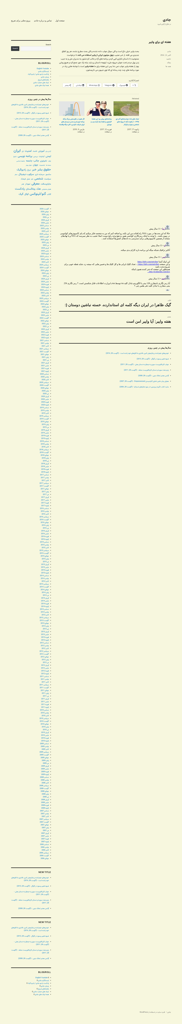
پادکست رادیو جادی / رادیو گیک (38, 74)
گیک (21, 194)
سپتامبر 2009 (44, 752)
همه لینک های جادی (42, 85)
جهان (35, 165)
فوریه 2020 (45, 402)
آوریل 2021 (45, 363)
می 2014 (46, 595)
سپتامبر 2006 (44, 853)
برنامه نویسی (25, 156)
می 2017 (46, 494)
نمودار (27, 184)
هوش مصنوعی (46, 189)
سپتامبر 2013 (44, 617)
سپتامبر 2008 (44, 785)
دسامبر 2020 (44, 374)
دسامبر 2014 (44, 575)
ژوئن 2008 (45, 794)
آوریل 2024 (45, 279)
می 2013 (46, 629)
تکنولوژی (43, 161)
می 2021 (46, 360)
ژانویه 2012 (45, 673)
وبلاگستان (30, 189)
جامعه (29, 161)
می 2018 (46, 461)
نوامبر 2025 (45, 228)
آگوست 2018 (44, 452)
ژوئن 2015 (45, 559)
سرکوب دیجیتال (26, 174)
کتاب (49, 194)
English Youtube (43, 68)
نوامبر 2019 (45, 410)
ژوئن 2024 (45, 273)
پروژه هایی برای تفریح (20, 20)
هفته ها (168, 66)
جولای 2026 (45, 211)
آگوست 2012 (44, 654)
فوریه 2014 (45, 603)
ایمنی (48, 156)
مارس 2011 (45, 701)
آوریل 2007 (45, 833)
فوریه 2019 (45, 435)
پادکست (20, 189)
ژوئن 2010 (45, 727)
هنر (22, 184)
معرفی (35, 183)
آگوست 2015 (44, 553)
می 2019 (46, 427)
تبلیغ (15, 156)
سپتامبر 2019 (44, 416)
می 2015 (46, 561)
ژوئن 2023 (45, 307)
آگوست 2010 (44, 721)
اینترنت (42, 156)
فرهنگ (23, 179)
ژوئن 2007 (45, 827)
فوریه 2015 (45, 570)
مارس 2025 (45, 251)
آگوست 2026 (44, 209)
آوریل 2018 (45, 463)
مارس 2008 (45, 802)
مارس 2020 (45, 399)
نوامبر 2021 (45, 343)
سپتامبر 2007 (44, 819)
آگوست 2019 (44, 419)
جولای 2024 (45, 270)
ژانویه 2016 (45, 539)
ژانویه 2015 (45, 573)
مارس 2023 (45, 315)
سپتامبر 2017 (44, 483)
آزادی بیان (48, 151)
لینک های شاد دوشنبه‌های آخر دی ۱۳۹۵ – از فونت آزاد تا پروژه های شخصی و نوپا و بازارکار (127, 122)
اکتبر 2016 (45, 514)
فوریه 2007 (45, 839)
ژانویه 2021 (45, 371)
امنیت (28, 151)
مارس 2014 (45, 601)
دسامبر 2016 (44, 508)
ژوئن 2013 (45, 626)
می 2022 (46, 326)
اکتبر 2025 (45, 231)
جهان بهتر (29, 165)
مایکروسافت (46, 184)
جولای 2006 (45, 858)
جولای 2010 (45, 724)
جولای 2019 (45, 421)
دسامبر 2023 (44, 290)
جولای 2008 (45, 791)
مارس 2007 (45, 836)
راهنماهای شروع (43, 80)
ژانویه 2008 (45, 808)
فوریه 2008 (45, 805)
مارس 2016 (45, 533)
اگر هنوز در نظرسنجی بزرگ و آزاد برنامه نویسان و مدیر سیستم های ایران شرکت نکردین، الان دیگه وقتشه (71, 122)
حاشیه (168, 59)
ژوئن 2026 (45, 214)
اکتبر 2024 (45, 262)
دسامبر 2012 (44, 643)
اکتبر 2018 (45, 447)
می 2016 (46, 528)
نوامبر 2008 (45, 780)
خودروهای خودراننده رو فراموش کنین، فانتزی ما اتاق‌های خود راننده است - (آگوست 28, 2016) (137, 353)
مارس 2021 (45, 365)
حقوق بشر (44, 169)
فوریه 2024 (45, 284)
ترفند (49, 161)
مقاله (169, 63)
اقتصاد (35, 151)
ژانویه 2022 (45, 337)
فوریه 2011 (45, 704)
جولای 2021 (45, 354)
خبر (34, 169)
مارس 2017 (45, 500)
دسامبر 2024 (44, 256)
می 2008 (46, 797)
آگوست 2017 (44, 486)
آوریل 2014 (45, 598)
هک (38, 189)
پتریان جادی (45, 77)
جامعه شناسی (20, 161)
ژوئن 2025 (45, 242)
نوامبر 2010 (45, 713)
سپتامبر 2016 (44, 517)
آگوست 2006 (44, 855)
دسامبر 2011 (44, 676)
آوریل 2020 (45, 396)
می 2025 (46, 245)
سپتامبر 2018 (44, 449)
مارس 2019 (45, 433)
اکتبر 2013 (45, 615)
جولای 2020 (45, 388)
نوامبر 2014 (45, 578)
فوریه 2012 (45, 671)
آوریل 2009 (45, 766)
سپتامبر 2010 (44, 718)
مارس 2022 (45, 332)
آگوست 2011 (44, 687)
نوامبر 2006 (45, 847)
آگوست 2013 (44, 620)
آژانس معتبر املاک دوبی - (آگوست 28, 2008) (153, 375)
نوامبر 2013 (45, 612)
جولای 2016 (45, 522)
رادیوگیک (21, 170)
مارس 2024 (45, 281)
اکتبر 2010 (45, 715)
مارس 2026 (45, 223)
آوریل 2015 (45, 564)
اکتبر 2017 (45, 480)
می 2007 (46, 830)
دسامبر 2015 (44, 542)
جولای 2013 (45, 623)
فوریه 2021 (45, 368)
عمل (28, 179)
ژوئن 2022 (45, 323)
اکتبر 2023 (45, 295)
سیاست (47, 179)
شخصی (38, 178)
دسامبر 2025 (44, 225)
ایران (17, 151)
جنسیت (42, 165)
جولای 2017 (45, 489)
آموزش (41, 151)
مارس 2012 (45, 668)
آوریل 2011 (45, 699)
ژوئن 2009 (45, 760)
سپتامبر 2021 (44, 349)
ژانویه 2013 (45, 640)
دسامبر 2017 (44, 475)
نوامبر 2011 (45, 679)
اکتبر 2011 (45, 682)
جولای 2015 (45, 556)
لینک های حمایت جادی (41, 82)
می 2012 (46, 662)
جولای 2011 (45, 690)
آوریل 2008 (45, 799)
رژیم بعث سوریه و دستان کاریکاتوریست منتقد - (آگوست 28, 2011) (146, 370)
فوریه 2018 (45, 469)
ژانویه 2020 (45, 405)
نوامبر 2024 (45, 259)
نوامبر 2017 (45, 477)
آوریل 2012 (45, 665)
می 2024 (46, 276)
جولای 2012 (45, 657)
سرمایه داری (39, 174)
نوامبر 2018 (45, 444)
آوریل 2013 (45, 631)
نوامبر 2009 (45, 746)
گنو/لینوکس (38, 194)
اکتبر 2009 (45, 749)
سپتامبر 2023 (44, 298)
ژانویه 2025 (45, 253)
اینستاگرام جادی (43, 71)
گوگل (26, 194)
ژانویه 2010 (45, 741)
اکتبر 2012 (45, 648)
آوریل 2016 (45, 531)
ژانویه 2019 (45, 438)
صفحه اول (60, 20)
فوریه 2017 (45, 503)
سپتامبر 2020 (44, 382)
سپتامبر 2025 (44, 234)
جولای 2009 (45, 757)
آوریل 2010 (45, 732)
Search (48, 44)
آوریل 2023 (45, 312)
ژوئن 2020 (45, 391)
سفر (16, 174)
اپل (23, 151)
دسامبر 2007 (44, 811)
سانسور (48, 174)
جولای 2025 (45, 239)
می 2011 (46, 696)
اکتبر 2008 (45, 783)
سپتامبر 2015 (44, 550)
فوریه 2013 (45, 637)
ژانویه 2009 (45, 774)
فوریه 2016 (45, 536)
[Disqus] (115, 185)
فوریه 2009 (45, 771)
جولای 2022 (45, 321)
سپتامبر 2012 (44, 651)
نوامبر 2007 (45, 813)
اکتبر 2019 (45, 413)
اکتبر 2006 (45, 850)
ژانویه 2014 (45, 606)
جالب (36, 161)
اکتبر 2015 (45, 547)
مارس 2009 (45, 769)
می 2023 (46, 309)
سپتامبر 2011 (44, 685)
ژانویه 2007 (45, 841)
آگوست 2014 (44, 587)
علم (32, 179)
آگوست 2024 (44, 267)
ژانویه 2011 (45, 707)
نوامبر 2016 (45, 511)
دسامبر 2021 (44, 340)
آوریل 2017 (45, 497)
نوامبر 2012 (45, 645)
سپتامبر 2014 (44, 584)
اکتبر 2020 (45, 379)
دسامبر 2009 (44, 743)
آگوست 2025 (44, 237)
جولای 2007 (45, 825)
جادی (167, 20)
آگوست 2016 (44, 519)
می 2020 (46, 393)
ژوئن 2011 (45, 693)
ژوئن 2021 (45, 357)
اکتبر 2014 (45, 581)
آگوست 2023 (44, 301)
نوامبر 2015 (45, 545)
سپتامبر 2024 (44, 265)
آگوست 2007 (44, 822)
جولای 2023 (45, 304)
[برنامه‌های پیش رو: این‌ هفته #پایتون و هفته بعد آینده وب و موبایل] (99, 108)
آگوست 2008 (44, 788)
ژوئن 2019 (45, 424)
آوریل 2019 (45, 430)
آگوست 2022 (44, 318)
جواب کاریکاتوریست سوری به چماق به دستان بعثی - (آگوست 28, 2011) (144, 364)
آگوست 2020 (44, 385)
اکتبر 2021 (45, 346)
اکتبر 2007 (45, 816)
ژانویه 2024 (45, 287)
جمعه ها (48, 165)
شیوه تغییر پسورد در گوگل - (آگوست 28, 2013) (153, 359)
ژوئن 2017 (45, 491)
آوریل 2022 (45, 329)
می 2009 (46, 763)
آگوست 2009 (44, 755)
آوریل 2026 (45, 220)
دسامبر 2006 (44, 844)
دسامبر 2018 (44, 441)
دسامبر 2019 (44, 407)
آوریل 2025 (45, 248)
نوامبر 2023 (45, 293)
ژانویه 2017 (45, 505)
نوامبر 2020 (45, 377)
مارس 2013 (45, 634)
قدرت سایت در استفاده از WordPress (152, 1012)
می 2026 (46, 217)
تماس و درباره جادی (43, 20)
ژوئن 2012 (45, 659)
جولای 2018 (45, 455)
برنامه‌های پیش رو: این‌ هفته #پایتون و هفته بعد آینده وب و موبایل (101, 122)
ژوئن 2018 (45, 458)
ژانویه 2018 (45, 472)
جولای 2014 (45, 589)
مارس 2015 (45, 567)
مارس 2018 (45, 466)
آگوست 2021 (44, 351)
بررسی (35, 156)
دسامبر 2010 (44, 710)
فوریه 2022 (45, 335)
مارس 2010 (45, 735)
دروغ (29, 169)
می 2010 (46, 729)
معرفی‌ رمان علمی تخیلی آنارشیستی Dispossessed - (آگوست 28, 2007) (144, 381)
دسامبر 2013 (44, 609)
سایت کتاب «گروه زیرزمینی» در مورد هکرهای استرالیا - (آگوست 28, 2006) (144, 387)
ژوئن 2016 (45, 525)
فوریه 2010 (45, 738)
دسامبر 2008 (44, 777)
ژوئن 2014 (45, 592)
